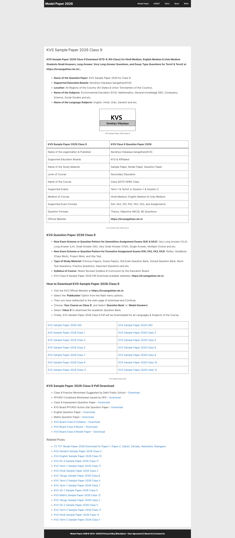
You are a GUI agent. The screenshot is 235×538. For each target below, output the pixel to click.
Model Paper (143, 3)
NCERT (157, 3)
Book (177, 3)
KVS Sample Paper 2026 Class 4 (137, 340)
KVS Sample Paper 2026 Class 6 (137, 347)
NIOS (186, 3)
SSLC (167, 3)
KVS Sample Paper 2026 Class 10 (137, 362)
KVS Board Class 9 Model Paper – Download (79, 431)
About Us (148, 534)
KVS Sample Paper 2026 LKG (65, 325)
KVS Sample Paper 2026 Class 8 (137, 355)
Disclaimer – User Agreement (129, 534)
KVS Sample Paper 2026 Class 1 (66, 332)
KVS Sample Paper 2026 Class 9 (66, 362)
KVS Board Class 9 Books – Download (75, 426)
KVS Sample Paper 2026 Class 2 (137, 332)
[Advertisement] (117, 27)
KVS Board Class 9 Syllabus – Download (77, 421)
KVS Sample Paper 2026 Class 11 (67, 369)
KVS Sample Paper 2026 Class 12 (137, 369)
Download (134, 392)
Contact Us (159, 534)
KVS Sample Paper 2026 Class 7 (66, 355)
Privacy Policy (108, 534)
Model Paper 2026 (59, 3)
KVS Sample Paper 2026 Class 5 (66, 347)
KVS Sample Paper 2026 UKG (135, 325)
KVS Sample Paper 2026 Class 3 (67, 340)
